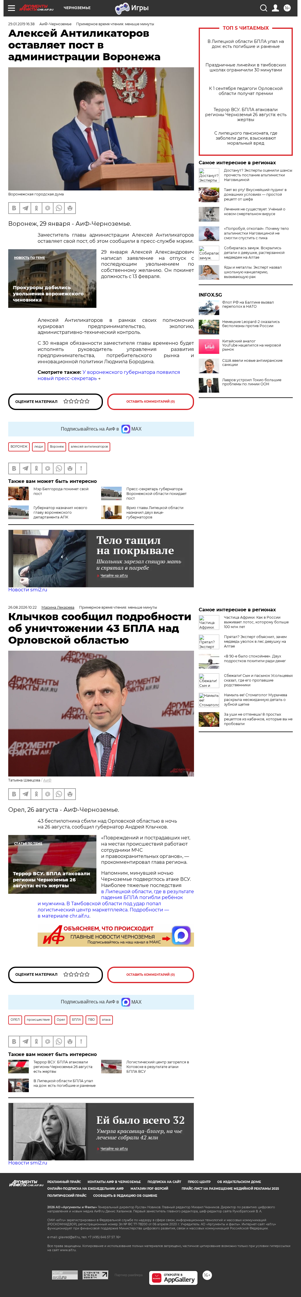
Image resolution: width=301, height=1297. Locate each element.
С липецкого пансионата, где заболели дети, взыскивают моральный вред (245, 138)
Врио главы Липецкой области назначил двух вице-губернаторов (154, 512)
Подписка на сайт (164, 1182)
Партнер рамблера (129, 1275)
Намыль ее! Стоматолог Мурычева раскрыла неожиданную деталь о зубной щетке (255, 700)
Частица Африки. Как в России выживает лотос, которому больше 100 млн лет (256, 622)
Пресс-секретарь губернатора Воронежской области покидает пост (156, 494)
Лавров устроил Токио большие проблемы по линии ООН (251, 382)
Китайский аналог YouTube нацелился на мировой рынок (251, 345)
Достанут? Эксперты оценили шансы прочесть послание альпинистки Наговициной (258, 175)
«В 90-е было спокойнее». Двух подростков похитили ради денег (255, 658)
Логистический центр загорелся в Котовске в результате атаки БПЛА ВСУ (157, 1067)
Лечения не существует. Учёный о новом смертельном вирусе (254, 211)
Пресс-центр (199, 1182)
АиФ (47, 780)
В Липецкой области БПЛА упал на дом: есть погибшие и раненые (246, 44)
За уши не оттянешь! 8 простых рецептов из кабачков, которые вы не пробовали (258, 719)
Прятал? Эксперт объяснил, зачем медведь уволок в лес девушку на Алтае (255, 641)
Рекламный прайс (64, 1182)
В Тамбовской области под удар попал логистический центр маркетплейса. (99, 907)
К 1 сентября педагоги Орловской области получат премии (246, 91)
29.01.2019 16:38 (21, 24)
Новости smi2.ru (27, 590)
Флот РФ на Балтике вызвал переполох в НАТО (248, 304)
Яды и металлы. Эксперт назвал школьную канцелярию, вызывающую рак (253, 272)
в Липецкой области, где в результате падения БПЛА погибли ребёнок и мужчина (116, 898)
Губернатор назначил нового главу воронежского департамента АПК (60, 512)
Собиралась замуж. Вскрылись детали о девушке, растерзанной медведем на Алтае (254, 253)
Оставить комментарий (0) (150, 402)
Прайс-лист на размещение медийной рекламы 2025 (230, 1189)
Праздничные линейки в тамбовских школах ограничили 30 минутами (245, 68)
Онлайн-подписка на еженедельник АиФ (85, 1189)
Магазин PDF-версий (149, 1189)
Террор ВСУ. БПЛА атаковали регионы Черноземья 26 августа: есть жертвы (246, 114)
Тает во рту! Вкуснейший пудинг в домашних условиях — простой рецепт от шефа (255, 194)
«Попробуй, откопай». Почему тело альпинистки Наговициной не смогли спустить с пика (256, 233)
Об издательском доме (239, 1182)
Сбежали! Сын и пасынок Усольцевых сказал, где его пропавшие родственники (258, 680)
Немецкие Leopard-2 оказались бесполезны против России (251, 324)
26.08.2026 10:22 (22, 607)
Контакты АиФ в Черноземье (114, 1182)
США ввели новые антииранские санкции (252, 363)
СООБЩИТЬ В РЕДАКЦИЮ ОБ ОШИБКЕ (125, 1196)
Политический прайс (66, 1196)
